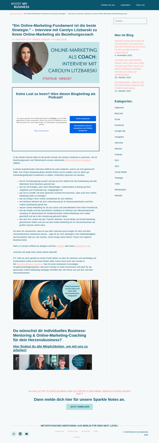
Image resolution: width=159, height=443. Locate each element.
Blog (20, 14)
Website (60, 246)
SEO (117, 166)
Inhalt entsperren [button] (83, 118)
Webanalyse (120, 189)
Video (117, 184)
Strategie (45, 39)
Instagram (119, 137)
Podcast (118, 154)
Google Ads (120, 131)
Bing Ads (119, 113)
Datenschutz (73, 431)
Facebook (119, 125)
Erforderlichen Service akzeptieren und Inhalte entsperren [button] (83, 128)
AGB (96, 431)
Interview (119, 143)
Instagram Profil (82, 246)
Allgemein (119, 107)
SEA (117, 160)
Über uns (140, 5)
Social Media (121, 172)
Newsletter (85, 431)
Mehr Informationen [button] (41, 131)
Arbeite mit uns (108, 5)
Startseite (13, 14)
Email (117, 119)
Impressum (59, 431)
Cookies (76, 437)
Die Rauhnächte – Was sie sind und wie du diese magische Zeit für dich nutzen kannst (129, 85)
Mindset (36, 39)
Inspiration (125, 5)
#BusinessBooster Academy (78, 160)
